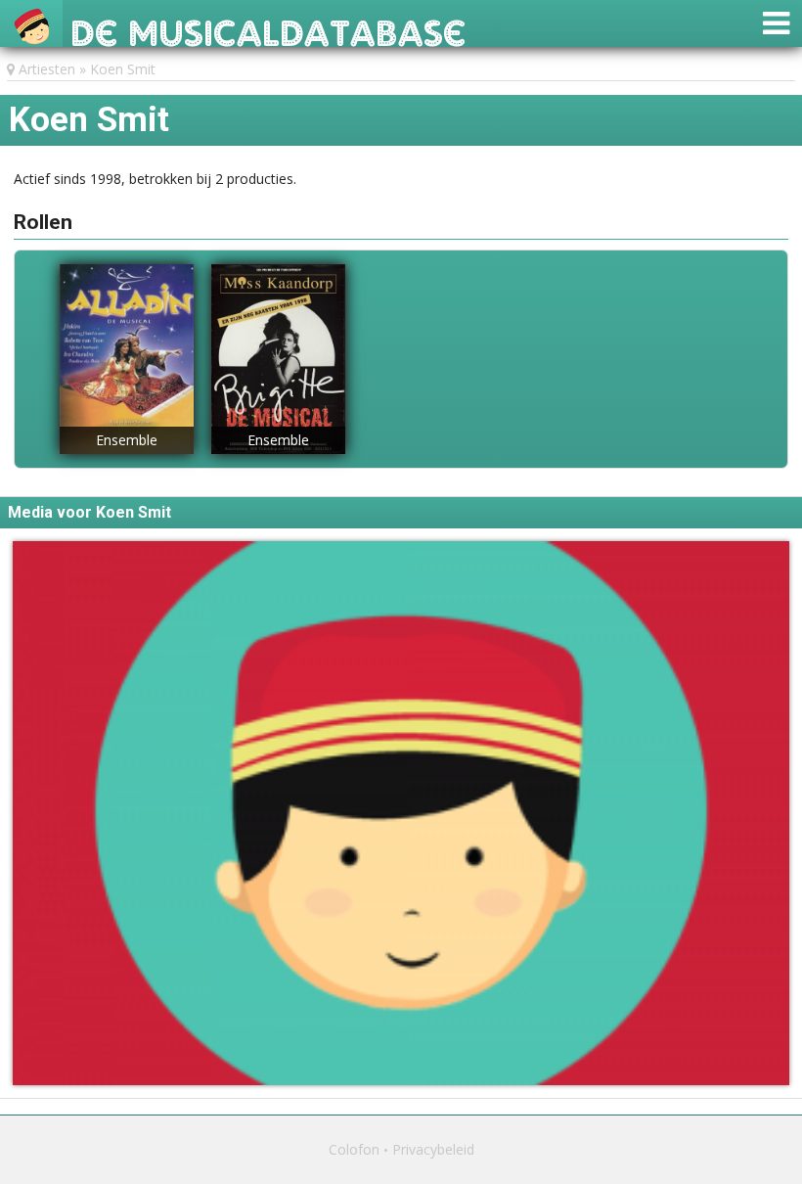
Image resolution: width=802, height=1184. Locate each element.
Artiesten (47, 69)
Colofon (354, 1149)
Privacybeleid (433, 1149)
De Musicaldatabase (268, 28)
